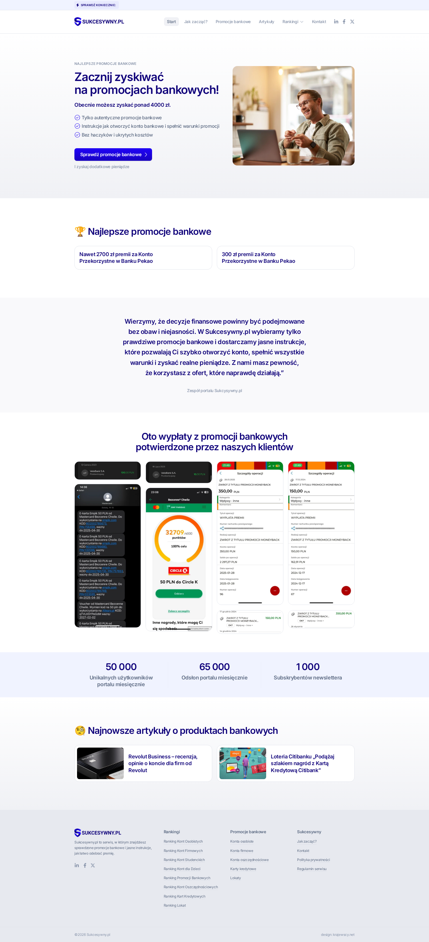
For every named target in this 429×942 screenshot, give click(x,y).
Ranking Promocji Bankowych (187, 878)
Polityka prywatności (313, 860)
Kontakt (303, 850)
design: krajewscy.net (338, 934)
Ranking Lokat (175, 905)
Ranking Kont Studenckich (184, 860)
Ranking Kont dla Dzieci (182, 869)
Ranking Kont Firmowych (183, 850)
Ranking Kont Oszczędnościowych (191, 887)
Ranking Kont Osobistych (183, 841)
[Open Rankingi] (302, 21)
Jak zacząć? (306, 841)
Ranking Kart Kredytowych (184, 896)
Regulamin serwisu (312, 869)
